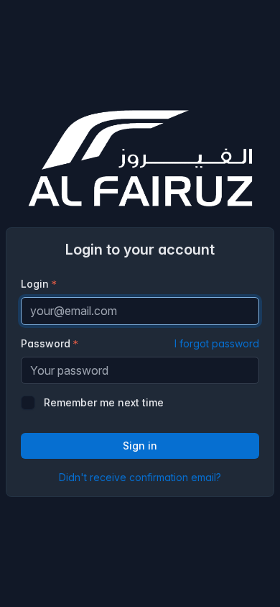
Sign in (140, 445)
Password (140, 343)
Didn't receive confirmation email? (140, 477)
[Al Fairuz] (140, 158)
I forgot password (216, 343)
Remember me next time (104, 402)
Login (35, 284)
